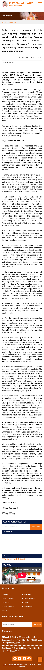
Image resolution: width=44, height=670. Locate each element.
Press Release (29, 598)
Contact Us (28, 606)
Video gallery (8, 606)
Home (4, 22)
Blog (5, 610)
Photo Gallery (8, 598)
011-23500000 (13, 651)
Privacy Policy (8, 665)
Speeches (12, 22)
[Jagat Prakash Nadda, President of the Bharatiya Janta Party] (17, 4)
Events (26, 602)
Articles (6, 602)
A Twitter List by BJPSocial (13, 559)
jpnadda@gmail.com (15, 643)
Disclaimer (18, 665)
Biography (27, 594)
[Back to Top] (40, 659)
